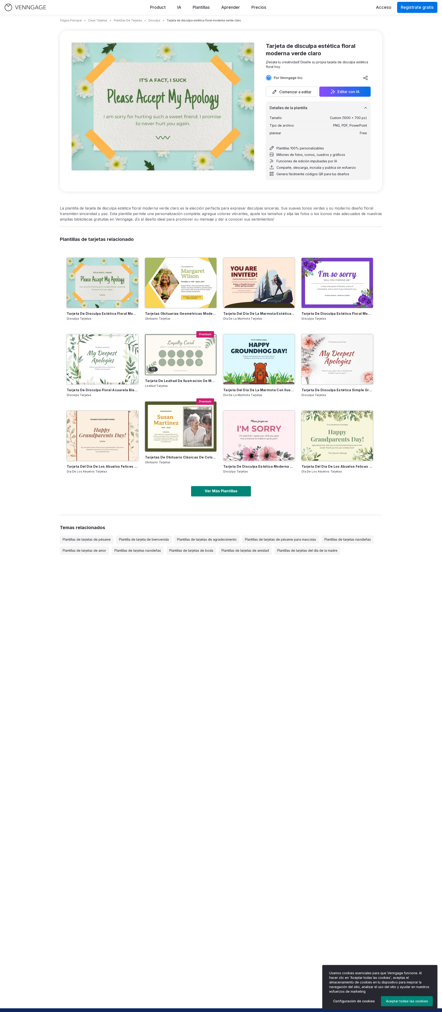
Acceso (383, 7)
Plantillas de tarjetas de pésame (87, 539)
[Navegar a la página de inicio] (25, 7)
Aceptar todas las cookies (407, 1001)
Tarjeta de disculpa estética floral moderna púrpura (337, 313)
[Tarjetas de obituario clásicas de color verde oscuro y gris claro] (180, 427)
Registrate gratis (417, 7)
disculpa (154, 20)
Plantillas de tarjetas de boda (191, 550)
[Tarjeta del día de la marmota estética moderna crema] (259, 283)
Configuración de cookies (354, 1001)
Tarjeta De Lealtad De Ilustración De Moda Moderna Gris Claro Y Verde (180, 381)
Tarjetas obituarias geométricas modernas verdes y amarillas (180, 313)
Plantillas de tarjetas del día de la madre (307, 550)
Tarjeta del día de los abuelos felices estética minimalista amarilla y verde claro (337, 466)
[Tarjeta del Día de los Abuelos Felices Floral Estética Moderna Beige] (102, 436)
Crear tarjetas (97, 20)
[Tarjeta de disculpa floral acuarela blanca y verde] (102, 359)
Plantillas (201, 7)
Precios (258, 7)
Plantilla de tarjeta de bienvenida (144, 539)
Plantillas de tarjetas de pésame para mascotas (280, 539)
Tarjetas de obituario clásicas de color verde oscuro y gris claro (180, 457)
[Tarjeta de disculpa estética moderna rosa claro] (259, 436)
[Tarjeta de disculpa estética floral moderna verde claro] (102, 283)
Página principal (71, 20)
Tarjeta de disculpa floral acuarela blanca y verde (102, 390)
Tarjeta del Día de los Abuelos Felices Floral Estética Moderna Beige (102, 466)
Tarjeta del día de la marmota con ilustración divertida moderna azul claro (259, 390)
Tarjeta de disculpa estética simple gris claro (337, 390)
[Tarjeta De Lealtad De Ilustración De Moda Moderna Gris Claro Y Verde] (180, 354)
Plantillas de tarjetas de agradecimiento (207, 539)
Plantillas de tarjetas (128, 20)
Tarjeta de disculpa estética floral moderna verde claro (102, 313)
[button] (291, 92)
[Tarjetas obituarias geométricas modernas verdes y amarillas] (180, 283)
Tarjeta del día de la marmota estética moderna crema (259, 313)
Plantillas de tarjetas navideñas (347, 539)
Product (158, 7)
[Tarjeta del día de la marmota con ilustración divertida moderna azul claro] (259, 359)
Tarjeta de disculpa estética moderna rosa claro (259, 466)
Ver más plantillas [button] (221, 491)
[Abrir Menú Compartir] (366, 78)
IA (179, 7)
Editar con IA (348, 91)
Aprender (230, 7)
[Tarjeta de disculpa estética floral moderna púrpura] (337, 283)
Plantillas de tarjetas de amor (84, 550)
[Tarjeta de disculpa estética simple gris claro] (337, 359)
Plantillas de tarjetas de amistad (245, 550)
